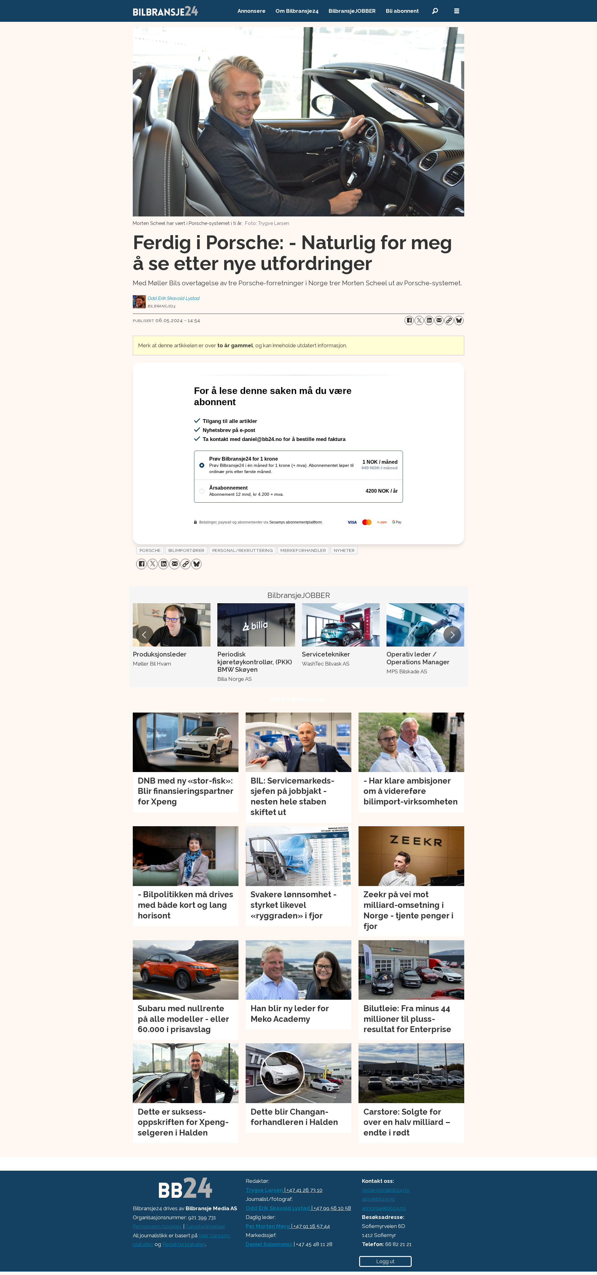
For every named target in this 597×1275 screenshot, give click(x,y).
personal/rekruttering (242, 577)
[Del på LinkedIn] (429, 320)
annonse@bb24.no (384, 1235)
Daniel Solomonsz (269, 1271)
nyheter (344, 577)
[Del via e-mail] (439, 320)
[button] (144, 661)
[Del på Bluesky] (459, 320)
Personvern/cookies (157, 1253)
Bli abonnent (402, 11)
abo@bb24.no (378, 1226)
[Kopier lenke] (449, 320)
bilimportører (187, 577)
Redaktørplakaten (184, 1271)
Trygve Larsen (264, 1217)
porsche (150, 577)
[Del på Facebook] (409, 320)
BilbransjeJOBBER (352, 11)
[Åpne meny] (456, 11)
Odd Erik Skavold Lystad (278, 1235)
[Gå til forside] (165, 11)
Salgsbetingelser (205, 1253)
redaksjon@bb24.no (386, 1217)
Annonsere (252, 11)
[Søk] (435, 11)
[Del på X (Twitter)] (419, 320)
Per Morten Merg (268, 1253)
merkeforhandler (303, 577)
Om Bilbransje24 (297, 11)
